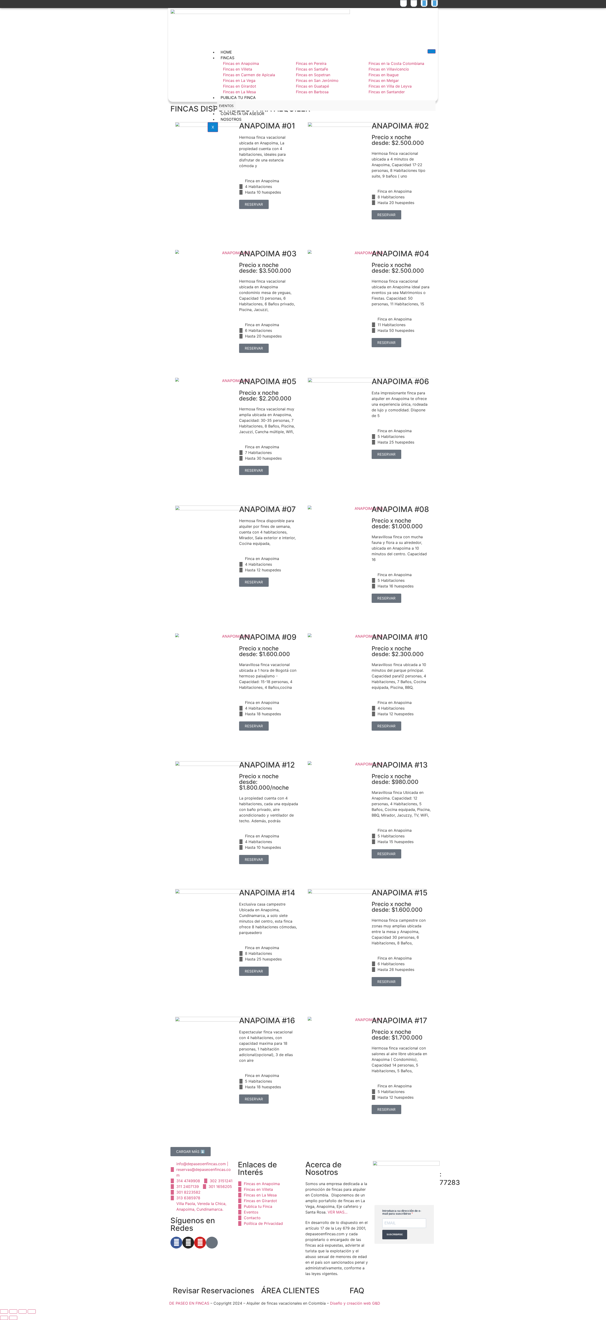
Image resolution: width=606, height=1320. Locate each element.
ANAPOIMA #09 (267, 637)
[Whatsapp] (424, 3)
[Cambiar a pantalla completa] (13, 1311)
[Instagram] (188, 1243)
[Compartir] (22, 1311)
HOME (226, 52)
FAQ (357, 1290)
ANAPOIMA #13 (400, 764)
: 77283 (450, 1179)
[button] (190, 1151)
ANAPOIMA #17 (399, 1020)
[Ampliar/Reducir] (4, 1311)
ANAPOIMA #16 (267, 1020)
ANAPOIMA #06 (400, 381)
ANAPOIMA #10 (400, 637)
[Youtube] (200, 1243)
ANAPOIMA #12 (267, 764)
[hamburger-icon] (432, 51)
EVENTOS (226, 105)
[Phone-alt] (413, 3)
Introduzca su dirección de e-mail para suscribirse (401, 1212)
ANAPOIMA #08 (400, 509)
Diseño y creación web (351, 1303)
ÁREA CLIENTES (290, 1290)
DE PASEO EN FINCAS (189, 1303)
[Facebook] (176, 1243)
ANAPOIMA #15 (400, 892)
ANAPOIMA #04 (400, 253)
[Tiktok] (212, 1243)
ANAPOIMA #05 (267, 381)
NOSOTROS (231, 119)
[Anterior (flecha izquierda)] (4, 1318)
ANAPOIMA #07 (267, 509)
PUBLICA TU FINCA (238, 97)
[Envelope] (434, 3)
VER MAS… (338, 1212)
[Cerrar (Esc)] (32, 1311)
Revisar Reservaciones (213, 1290)
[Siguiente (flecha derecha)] (13, 1318)
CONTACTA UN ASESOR (242, 113)
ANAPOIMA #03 (268, 253)
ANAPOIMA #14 (267, 892)
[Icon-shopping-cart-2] (403, 3)
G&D (376, 1303)
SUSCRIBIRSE (395, 1234)
